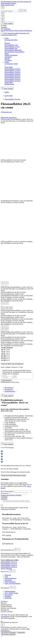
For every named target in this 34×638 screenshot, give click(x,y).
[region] (17, 232)
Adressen (21, 30)
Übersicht (4, 30)
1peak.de (8, 535)
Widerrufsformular (10, 582)
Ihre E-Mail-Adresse (7, 491)
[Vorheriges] (3, 283)
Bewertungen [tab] (9, 389)
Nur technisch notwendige (9, 632)
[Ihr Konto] (3, 20)
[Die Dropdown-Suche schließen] (25, 10)
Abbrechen (4, 499)
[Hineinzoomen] (11, 308)
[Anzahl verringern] (4, 376)
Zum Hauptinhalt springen (9, 1)
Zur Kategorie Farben (11, 40)
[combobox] (9, 11)
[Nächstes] (7, 283)
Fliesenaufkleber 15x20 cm (9, 565)
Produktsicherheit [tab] (10, 391)
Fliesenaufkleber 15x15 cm (9, 563)
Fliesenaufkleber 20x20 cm (9, 567)
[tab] (10, 387)
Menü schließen (8, 23)
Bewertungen (9, 595)
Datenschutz (8, 580)
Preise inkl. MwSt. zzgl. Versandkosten (12, 364)
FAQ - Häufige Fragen (11, 593)
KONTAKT (8, 598)
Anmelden (4, 27)
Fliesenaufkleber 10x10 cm (9, 562)
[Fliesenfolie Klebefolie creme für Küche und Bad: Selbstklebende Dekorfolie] (17, 201)
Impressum (8, 575)
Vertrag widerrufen (6, 568)
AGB (6, 576)
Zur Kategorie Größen (11, 64)
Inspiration (8, 596)
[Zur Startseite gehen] (7, 5)
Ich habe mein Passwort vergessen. (11, 495)
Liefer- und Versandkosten (12, 583)
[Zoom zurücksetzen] (7, 308)
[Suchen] (20, 10)
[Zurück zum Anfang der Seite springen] (3, 624)
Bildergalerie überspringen (9, 117)
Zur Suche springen (23, 1)
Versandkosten (5, 616)
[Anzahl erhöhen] (15, 376)
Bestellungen (28, 30)
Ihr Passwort (5, 493)
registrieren (7, 29)
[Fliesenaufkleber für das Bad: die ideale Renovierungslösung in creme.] (17, 161)
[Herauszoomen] (3, 308)
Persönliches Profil (12, 30)
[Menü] (3, 7)
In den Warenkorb (6, 380)
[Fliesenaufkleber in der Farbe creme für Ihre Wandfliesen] (17, 242)
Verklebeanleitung (10, 591)
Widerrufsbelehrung (10, 578)
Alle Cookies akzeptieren (8, 634)
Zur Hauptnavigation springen (16, 2)
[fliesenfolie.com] (17, 112)
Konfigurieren (21, 632)
